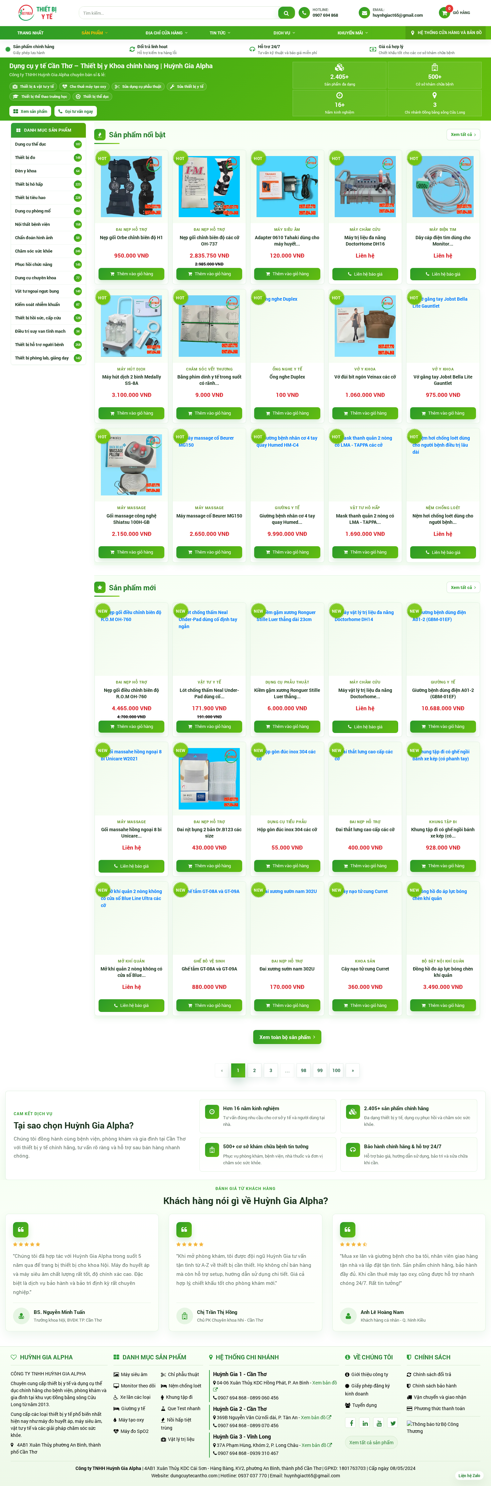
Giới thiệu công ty (369, 1374)
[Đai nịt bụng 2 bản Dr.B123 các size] (209, 778)
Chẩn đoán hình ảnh (47, 238)
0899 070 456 (264, 1425)
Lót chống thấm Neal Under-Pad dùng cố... (209, 693)
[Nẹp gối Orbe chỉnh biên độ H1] (131, 186)
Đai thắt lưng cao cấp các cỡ (365, 830)
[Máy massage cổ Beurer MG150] (209, 464)
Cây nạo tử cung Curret (365, 969)
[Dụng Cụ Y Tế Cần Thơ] (37, 12)
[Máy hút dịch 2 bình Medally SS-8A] (131, 325)
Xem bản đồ (314, 1417)
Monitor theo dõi (138, 1385)
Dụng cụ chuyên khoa (47, 278)
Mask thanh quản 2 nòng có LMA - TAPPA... (365, 519)
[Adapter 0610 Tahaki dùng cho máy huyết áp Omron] (287, 186)
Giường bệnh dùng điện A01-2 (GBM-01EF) (443, 693)
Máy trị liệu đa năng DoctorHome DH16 (365, 241)
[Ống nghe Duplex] (287, 325)
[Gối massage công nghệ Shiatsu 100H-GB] (131, 464)
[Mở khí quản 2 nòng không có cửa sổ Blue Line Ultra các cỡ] (131, 918)
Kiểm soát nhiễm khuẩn (47, 304)
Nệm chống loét (185, 1385)
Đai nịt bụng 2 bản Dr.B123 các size (209, 833)
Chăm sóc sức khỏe (47, 251)
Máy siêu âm (134, 1374)
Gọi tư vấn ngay (79, 111)
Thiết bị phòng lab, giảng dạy (47, 358)
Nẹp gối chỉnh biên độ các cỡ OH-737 (209, 241)
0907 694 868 (232, 1397)
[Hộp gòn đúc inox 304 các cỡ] (287, 778)
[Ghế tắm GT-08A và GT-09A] (209, 918)
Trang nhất (30, 33)
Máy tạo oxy (131, 1420)
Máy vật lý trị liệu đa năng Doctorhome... (365, 693)
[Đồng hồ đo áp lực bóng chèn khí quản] (443, 918)
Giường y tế (133, 1408)
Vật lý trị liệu (181, 1439)
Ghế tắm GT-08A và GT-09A (209, 969)
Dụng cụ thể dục (47, 144)
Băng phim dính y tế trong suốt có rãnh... (209, 380)
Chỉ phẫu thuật (183, 1374)
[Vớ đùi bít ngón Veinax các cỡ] (365, 325)
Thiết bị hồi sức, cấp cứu (47, 318)
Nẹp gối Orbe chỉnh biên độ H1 (131, 238)
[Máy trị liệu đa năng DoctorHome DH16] (365, 186)
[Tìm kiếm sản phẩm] (286, 13)
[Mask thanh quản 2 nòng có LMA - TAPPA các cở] (365, 464)
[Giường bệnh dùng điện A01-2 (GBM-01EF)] (443, 639)
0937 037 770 (252, 1475)
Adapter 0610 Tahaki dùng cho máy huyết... (287, 241)
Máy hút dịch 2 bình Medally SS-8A (131, 380)
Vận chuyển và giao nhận (440, 1397)
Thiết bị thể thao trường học (44, 96)
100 (336, 1070)
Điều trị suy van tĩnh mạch (47, 331)
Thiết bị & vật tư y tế (37, 86)
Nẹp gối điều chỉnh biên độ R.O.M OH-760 (131, 693)
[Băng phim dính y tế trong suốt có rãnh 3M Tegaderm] (209, 325)
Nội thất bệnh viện (47, 224)
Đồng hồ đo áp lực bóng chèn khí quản (443, 972)
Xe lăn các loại (135, 1397)
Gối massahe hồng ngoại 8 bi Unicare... (131, 833)
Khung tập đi (179, 1397)
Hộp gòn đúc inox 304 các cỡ (287, 830)
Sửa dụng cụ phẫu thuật (141, 86)
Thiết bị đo (47, 157)
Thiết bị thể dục (96, 96)
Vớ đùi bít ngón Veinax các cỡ (365, 377)
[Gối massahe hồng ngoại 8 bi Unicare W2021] (131, 778)
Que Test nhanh (184, 1408)
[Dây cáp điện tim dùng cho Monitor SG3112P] (443, 186)
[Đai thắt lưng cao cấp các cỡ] (365, 778)
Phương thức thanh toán (439, 1408)
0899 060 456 (264, 1397)
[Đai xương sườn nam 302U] (287, 918)
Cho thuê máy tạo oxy (88, 86)
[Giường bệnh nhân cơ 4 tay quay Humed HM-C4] (287, 464)
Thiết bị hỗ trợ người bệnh (47, 344)
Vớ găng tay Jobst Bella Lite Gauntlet (443, 380)
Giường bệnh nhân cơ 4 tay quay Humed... (287, 519)
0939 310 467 (264, 1453)
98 (303, 1070)
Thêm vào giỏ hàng (135, 274)
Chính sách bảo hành (435, 1385)
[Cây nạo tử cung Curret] (365, 918)
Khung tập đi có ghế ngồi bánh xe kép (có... (443, 833)
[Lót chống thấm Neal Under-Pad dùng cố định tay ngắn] (209, 639)
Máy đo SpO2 (135, 1431)
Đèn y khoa (47, 171)
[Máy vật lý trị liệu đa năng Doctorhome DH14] (365, 639)
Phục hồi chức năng (47, 264)
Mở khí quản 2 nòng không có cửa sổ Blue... (131, 972)
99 (320, 1070)
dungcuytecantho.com (193, 1475)
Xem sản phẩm (34, 111)
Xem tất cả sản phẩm (371, 1442)
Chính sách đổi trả (432, 1374)
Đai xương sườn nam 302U (287, 969)
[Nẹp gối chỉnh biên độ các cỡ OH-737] (209, 186)
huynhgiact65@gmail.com (312, 1475)
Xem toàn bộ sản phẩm (285, 1037)
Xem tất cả (461, 134)
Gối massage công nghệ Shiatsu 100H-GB (131, 519)
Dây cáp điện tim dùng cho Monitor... (443, 241)
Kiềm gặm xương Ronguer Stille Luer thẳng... (287, 693)
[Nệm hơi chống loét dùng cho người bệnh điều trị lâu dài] (443, 464)
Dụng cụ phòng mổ (47, 211)
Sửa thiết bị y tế (190, 86)
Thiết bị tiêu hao (47, 197)
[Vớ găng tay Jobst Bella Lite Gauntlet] (443, 325)
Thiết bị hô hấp (47, 184)
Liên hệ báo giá (368, 274)
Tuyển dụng (364, 1405)
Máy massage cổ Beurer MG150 (209, 516)
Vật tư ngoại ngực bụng (47, 291)
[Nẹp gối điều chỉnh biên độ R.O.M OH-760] (131, 639)
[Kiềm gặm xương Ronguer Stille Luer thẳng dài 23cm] (287, 639)
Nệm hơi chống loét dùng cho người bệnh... (443, 519)
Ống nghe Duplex (287, 377)
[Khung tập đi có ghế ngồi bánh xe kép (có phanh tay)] (443, 778)
